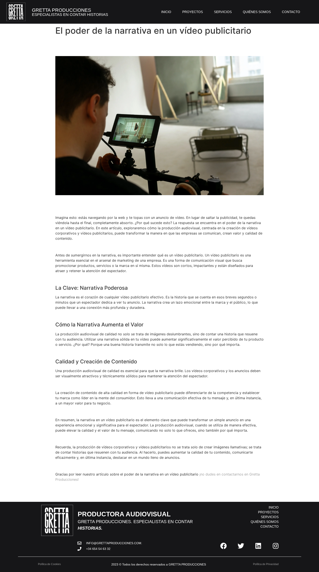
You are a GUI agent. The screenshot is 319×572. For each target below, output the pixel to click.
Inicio (166, 12)
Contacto (291, 12)
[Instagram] (275, 546)
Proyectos (192, 12)
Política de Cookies (49, 564)
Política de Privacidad (266, 564)
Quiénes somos (257, 12)
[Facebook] (223, 546)
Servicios (223, 12)
